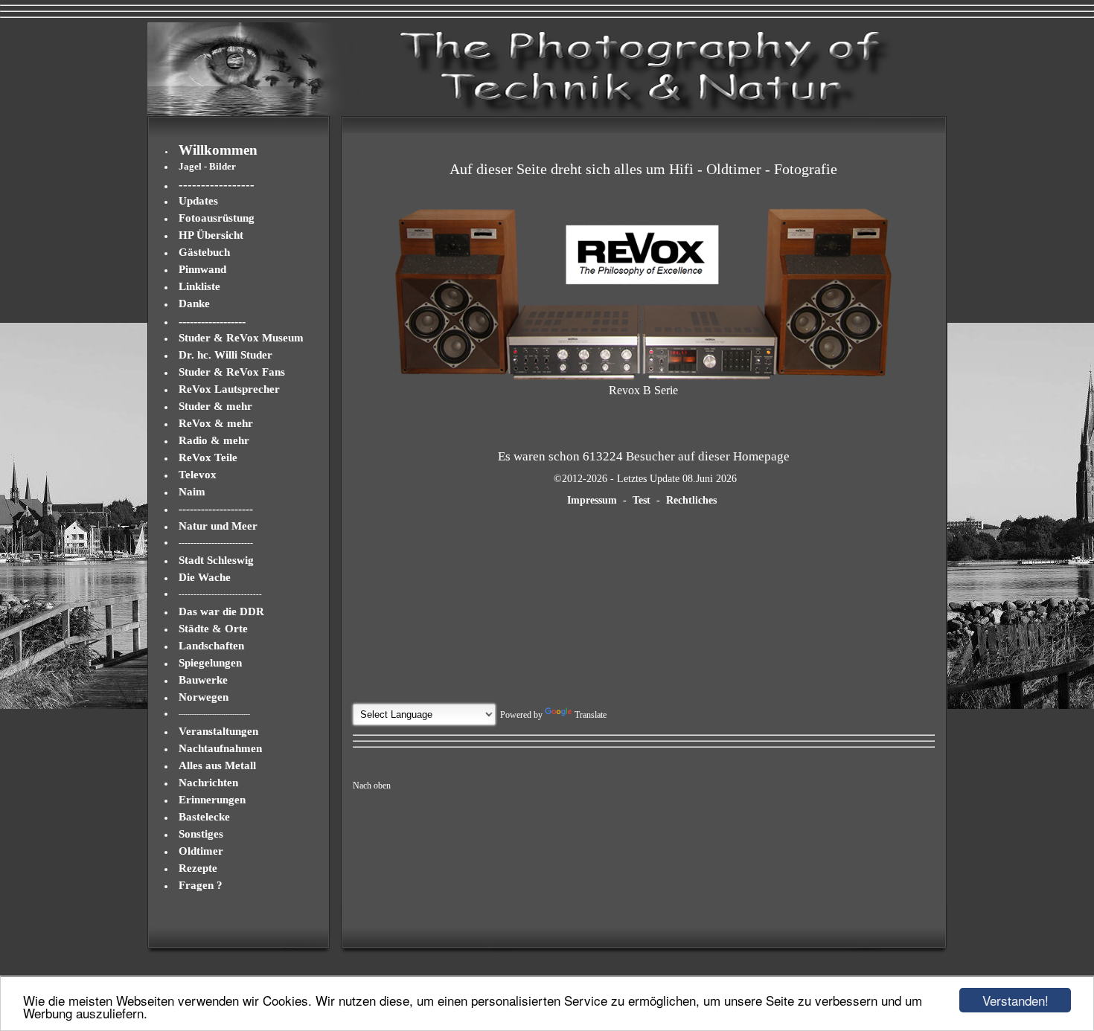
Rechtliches (691, 500)
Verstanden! (1015, 1000)
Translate (591, 715)
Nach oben (372, 785)
